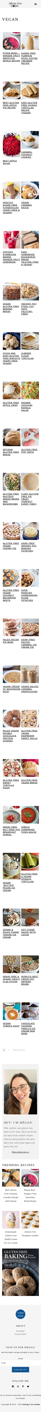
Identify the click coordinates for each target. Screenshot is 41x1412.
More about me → (20, 1152)
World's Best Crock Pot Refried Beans (29, 980)
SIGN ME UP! (20, 1370)
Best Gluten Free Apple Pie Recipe (11, 105)
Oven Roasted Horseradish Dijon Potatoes (29, 595)
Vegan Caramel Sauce (26, 205)
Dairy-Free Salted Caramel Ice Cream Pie (29, 643)
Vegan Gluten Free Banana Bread (11, 308)
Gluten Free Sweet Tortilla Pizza (11, 784)
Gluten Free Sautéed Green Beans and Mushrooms (11, 499)
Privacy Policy (20, 1334)
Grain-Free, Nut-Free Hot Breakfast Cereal (11, 831)
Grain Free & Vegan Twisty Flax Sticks (11, 979)
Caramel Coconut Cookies (26, 154)
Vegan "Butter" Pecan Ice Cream (9, 886)
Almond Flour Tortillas (27, 356)
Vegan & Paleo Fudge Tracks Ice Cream (11, 933)
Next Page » (19, 1050)
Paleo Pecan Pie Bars (11, 640)
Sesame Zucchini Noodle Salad (26, 406)
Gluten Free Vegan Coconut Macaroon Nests (11, 595)
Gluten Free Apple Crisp (11, 403)
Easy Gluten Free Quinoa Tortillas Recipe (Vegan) (29, 107)
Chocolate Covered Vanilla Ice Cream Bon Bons (28, 1028)
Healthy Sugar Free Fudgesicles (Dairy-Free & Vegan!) (11, 207)
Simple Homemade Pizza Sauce (28, 829)
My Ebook (20, 1331)
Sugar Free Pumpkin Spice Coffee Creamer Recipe (29, 58)
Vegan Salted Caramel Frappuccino (29, 689)
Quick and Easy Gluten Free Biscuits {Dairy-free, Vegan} (11, 358)
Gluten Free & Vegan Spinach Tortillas (29, 878)
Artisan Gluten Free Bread (11, 452)
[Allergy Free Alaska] (15, 6)
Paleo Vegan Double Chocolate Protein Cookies (11, 735)
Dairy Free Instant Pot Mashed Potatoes (29, 547)
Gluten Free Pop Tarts (29, 450)
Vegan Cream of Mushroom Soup (11, 689)
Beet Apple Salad (10, 162)
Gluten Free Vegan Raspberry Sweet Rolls (29, 734)
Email (20, 1359)
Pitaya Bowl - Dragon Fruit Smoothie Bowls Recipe (11, 57)
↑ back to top (21, 1314)
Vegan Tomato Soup (11, 1024)
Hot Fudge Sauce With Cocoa (28, 932)
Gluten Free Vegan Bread (29, 781)
